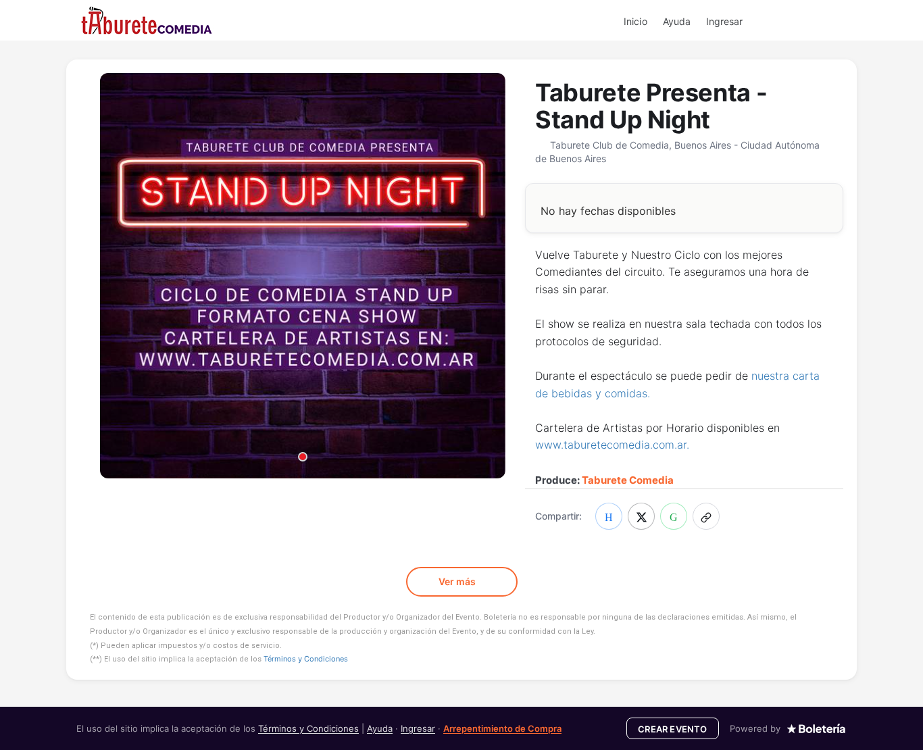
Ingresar (724, 21)
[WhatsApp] (771, 21)
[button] (706, 516)
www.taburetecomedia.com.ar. (612, 444)
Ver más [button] (458, 581)
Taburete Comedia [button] (628, 480)
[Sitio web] (839, 21)
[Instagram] (805, 21)
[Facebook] (788, 21)
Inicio (635, 21)
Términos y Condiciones (306, 659)
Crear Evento (672, 729)
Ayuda (677, 21)
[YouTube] (822, 21)
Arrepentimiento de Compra (502, 728)
